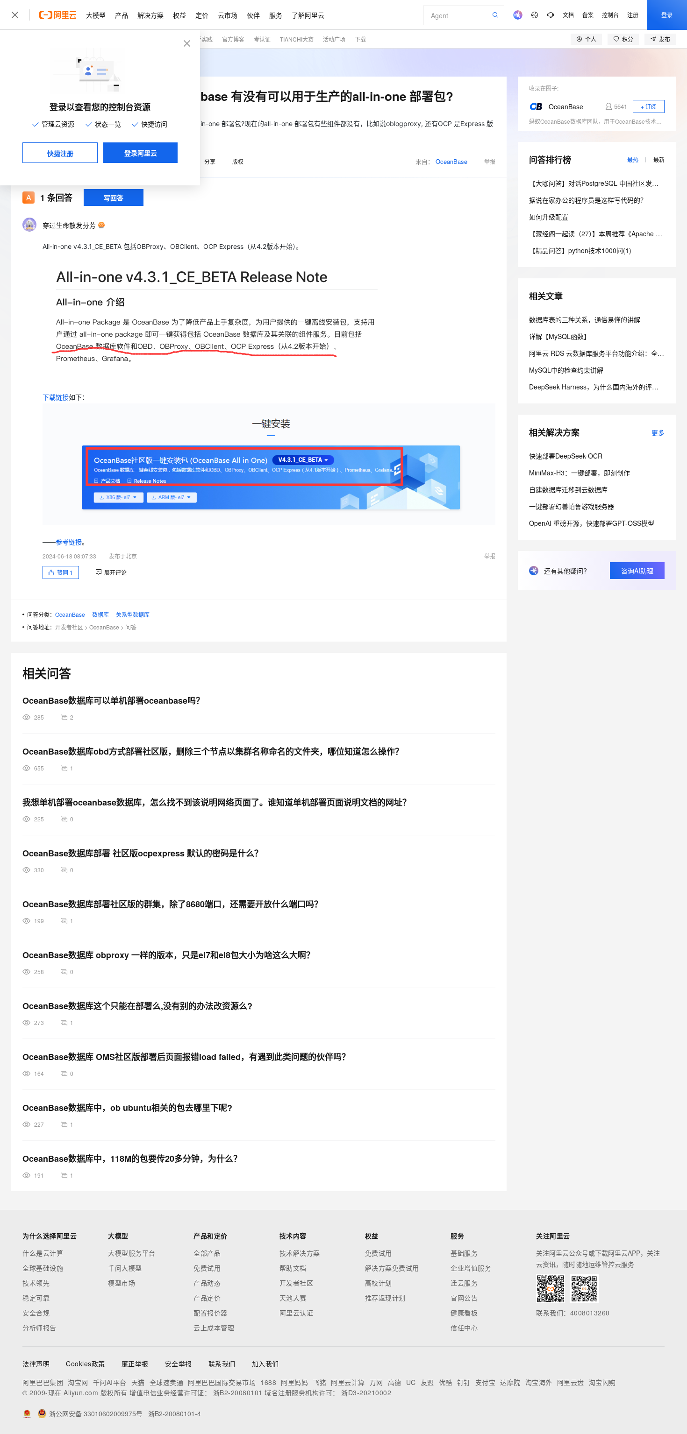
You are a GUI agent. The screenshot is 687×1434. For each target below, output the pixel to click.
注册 (632, 15)
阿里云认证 (296, 1312)
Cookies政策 (85, 1363)
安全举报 (178, 1363)
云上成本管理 (213, 1327)
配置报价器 (210, 1312)
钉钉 (464, 1382)
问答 (130, 627)
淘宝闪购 (602, 1382)
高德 (394, 1382)
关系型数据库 (133, 614)
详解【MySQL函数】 (559, 336)
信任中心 (464, 1327)
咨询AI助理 (637, 570)
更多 (658, 432)
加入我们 (265, 1363)
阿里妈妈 (294, 1382)
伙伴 (253, 15)
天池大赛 (293, 1297)
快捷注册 (60, 153)
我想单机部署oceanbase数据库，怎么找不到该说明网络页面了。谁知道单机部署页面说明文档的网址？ (216, 802)
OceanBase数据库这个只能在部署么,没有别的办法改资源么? (137, 1006)
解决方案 (150, 15)
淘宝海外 (538, 1382)
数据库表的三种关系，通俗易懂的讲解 (584, 319)
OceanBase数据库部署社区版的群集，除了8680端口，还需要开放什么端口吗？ (172, 904)
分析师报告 (39, 1327)
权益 (179, 15)
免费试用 (207, 1267)
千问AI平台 (110, 1382)
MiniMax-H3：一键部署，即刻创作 (579, 472)
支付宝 (485, 1382)
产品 (121, 15)
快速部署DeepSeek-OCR (565, 455)
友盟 (427, 1382)
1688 (268, 1382)
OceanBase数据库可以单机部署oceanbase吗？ (113, 700)
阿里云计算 (348, 1382)
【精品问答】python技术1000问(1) (580, 250)
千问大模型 (125, 1267)
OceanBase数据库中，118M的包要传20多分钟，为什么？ (132, 1158)
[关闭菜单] (15, 15)
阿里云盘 (570, 1382)
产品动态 (207, 1282)
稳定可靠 (36, 1297)
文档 (568, 15)
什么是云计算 (42, 1252)
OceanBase (451, 161)
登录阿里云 (140, 152)
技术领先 (36, 1282)
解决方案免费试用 (392, 1267)
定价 (201, 15)
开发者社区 (69, 627)
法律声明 (36, 1363)
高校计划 (378, 1282)
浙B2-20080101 (238, 1392)
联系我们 (222, 1363)
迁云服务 (464, 1282)
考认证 (262, 39)
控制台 (610, 15)
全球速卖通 (167, 1382)
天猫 (138, 1382)
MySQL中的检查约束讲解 (566, 369)
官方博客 (233, 39)
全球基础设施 (42, 1267)
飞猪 (319, 1382)
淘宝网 (78, 1382)
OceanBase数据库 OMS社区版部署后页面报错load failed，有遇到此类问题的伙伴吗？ (186, 1057)
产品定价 (207, 1297)
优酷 (445, 1382)
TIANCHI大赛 (297, 39)
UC (411, 1382)
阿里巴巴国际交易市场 (222, 1382)
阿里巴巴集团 (42, 1382)
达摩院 (510, 1382)
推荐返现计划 (385, 1297)
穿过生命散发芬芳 (69, 225)
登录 (667, 15)
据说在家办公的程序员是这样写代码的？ (588, 200)
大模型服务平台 (132, 1252)
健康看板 (464, 1312)
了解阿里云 (308, 15)
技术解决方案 (299, 1252)
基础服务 (464, 1252)
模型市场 (121, 1282)
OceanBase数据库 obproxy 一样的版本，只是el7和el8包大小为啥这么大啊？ (168, 955)
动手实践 (201, 39)
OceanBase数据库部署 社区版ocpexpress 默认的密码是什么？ (142, 853)
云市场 (227, 15)
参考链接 (69, 542)
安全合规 (36, 1312)
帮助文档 (293, 1267)
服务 (275, 15)
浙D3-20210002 (366, 1392)
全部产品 (207, 1252)
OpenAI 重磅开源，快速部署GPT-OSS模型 (591, 523)
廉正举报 (135, 1363)
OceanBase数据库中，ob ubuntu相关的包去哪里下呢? (127, 1108)
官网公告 (464, 1297)
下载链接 (56, 397)
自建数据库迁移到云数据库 (568, 489)
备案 (588, 15)
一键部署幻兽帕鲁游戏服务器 (571, 506)
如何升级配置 (548, 216)
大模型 (96, 15)
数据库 (100, 614)
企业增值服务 (471, 1267)
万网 (376, 1382)
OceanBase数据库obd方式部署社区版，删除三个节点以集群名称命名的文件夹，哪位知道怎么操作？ (212, 751)
